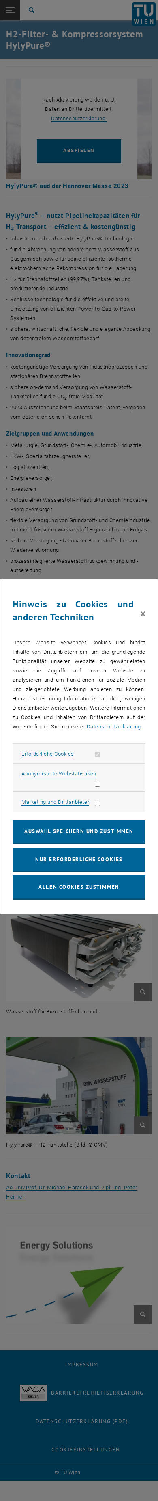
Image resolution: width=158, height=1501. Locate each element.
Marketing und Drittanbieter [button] (55, 802)
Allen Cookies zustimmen (78, 886)
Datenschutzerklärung (114, 727)
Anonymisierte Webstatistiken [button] (58, 774)
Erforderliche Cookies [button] (47, 754)
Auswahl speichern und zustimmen (78, 831)
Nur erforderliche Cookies (78, 859)
